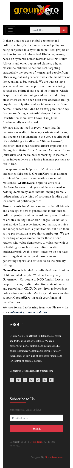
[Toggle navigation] (10, 29)
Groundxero (36, 441)
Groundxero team (54, 457)
